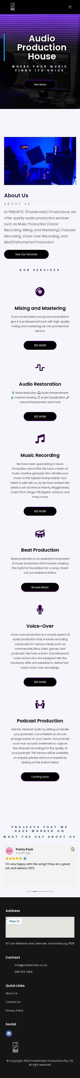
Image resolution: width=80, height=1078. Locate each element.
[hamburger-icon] (70, 7)
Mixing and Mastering (40, 308)
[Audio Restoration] (40, 367)
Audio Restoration (40, 384)
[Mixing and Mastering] (40, 291)
